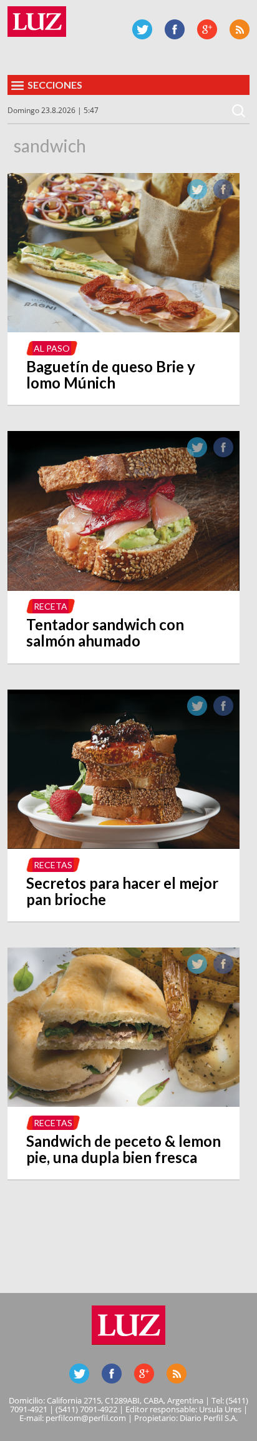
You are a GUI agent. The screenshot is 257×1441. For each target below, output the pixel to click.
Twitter (142, 29)
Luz (36, 21)
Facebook (175, 29)
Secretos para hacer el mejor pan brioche (122, 891)
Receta (50, 606)
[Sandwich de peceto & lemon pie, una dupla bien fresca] (123, 1103)
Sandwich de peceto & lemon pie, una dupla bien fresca (123, 1149)
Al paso (52, 348)
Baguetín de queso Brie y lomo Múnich (110, 374)
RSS (240, 29)
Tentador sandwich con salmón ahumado (105, 632)
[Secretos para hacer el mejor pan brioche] (123, 845)
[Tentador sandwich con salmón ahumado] (123, 587)
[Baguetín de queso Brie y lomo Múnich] (123, 328)
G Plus (207, 29)
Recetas (53, 864)
